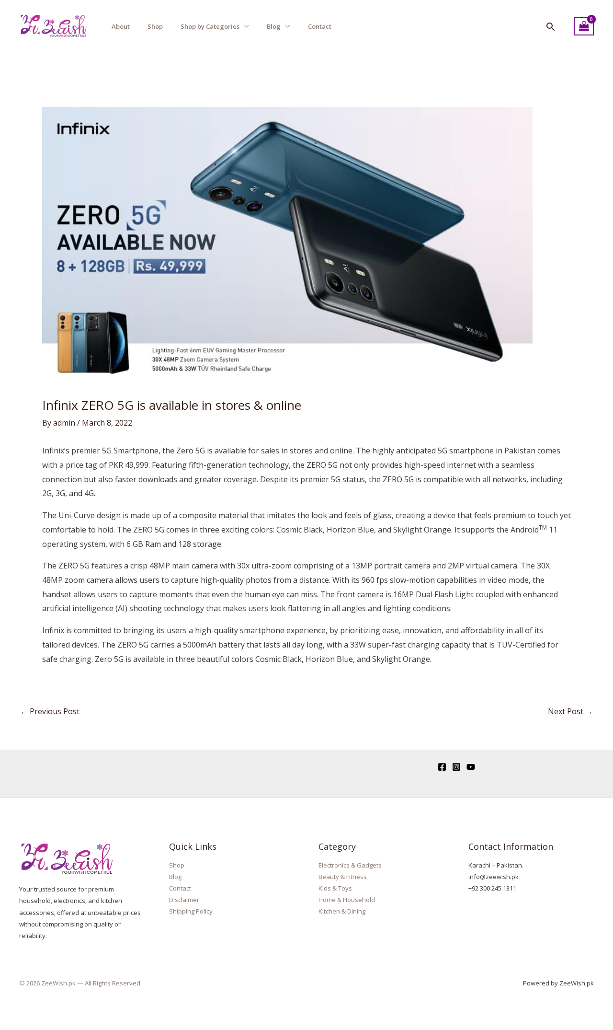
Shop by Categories (210, 26)
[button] (550, 27)
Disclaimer (184, 899)
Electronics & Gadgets (350, 865)
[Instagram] (456, 767)
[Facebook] (442, 767)
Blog (274, 26)
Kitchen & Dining (341, 911)
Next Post (570, 711)
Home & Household (346, 899)
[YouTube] (470, 767)
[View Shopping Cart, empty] (584, 26)
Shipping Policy (191, 911)
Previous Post (49, 711)
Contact (319, 26)
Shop (155, 26)
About (121, 26)
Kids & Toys (335, 888)
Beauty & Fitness (342, 876)
